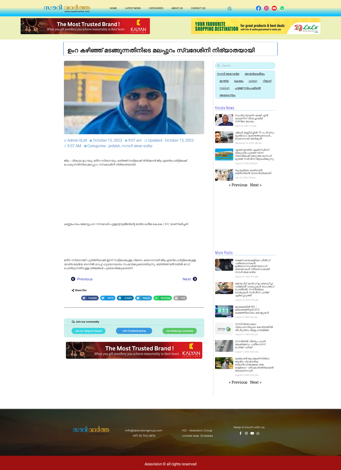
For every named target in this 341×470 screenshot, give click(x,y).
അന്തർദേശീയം (255, 74)
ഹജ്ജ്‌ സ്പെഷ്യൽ (248, 88)
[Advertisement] (134, 194)
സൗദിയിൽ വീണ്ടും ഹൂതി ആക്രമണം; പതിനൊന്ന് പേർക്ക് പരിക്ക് (250, 344)
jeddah (114, 146)
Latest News (133, 8)
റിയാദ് (267, 81)
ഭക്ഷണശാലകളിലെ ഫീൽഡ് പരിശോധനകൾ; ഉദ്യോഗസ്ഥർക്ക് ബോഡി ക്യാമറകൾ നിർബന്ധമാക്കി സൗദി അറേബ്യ (252, 266)
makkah (224, 88)
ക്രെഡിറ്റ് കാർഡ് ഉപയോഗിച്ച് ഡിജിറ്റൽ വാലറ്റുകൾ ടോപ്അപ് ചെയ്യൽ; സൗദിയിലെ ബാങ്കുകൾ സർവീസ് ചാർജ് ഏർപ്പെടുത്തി (254, 289)
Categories (156, 8)
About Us (177, 8)
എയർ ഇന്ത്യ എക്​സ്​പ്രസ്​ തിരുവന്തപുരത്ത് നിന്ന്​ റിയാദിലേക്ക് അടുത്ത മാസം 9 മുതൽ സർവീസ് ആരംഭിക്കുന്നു (255, 154)
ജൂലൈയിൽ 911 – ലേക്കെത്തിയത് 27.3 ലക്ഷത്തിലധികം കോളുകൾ (252, 309)
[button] (229, 8)
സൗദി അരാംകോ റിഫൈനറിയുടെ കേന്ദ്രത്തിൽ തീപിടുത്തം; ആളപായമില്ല (254, 327)
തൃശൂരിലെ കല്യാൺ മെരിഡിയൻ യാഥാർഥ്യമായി (253, 172)
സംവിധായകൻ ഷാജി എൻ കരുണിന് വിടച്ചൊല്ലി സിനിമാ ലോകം (251, 118)
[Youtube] (252, 433)
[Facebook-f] (240, 433)
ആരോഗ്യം (228, 95)
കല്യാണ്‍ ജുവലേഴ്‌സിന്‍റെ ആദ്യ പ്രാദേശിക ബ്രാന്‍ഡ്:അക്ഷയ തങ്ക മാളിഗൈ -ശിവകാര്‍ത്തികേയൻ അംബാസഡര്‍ (254, 364)
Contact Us (198, 8)
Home (113, 8)
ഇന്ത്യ (224, 81)
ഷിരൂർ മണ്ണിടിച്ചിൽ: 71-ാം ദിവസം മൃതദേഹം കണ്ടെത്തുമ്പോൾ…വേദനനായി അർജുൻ (254, 135)
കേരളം (238, 81)
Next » (255, 184)
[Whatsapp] (258, 433)
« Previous (238, 184)
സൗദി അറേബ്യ (136, 146)
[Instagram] (246, 433)
